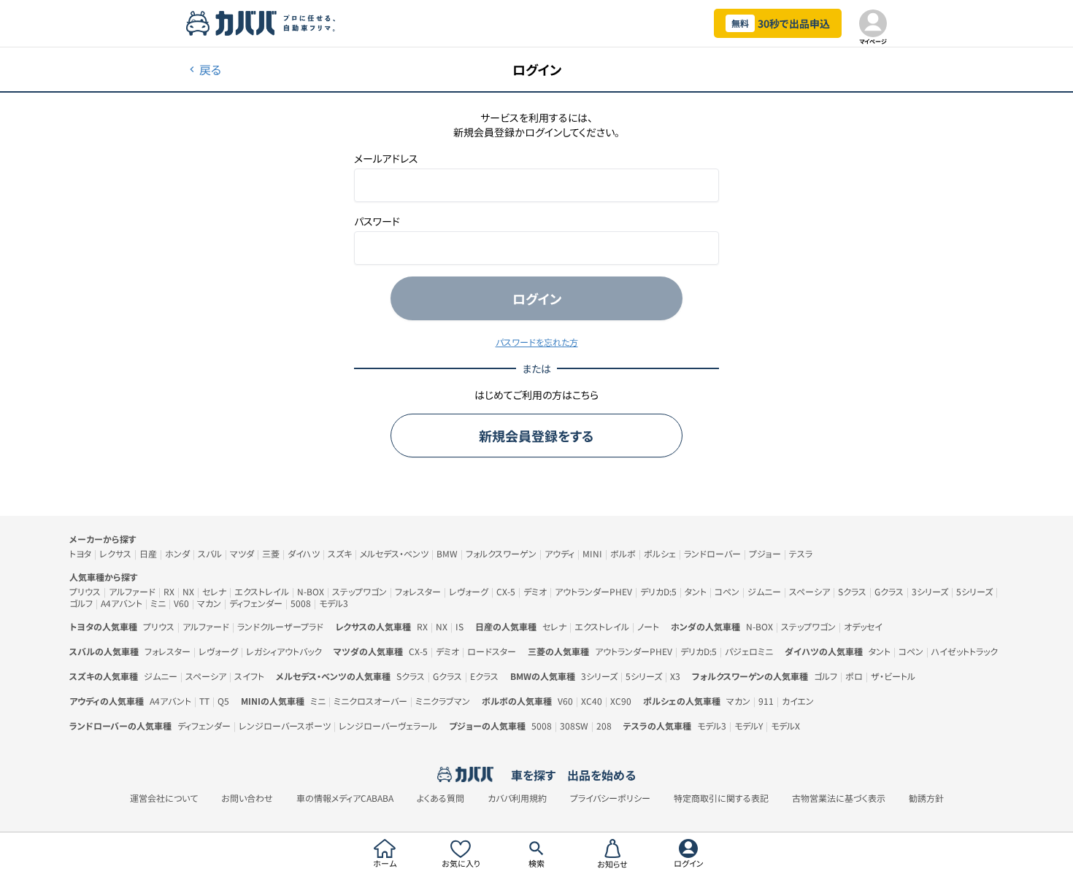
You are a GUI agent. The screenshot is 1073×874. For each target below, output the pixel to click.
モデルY (748, 725)
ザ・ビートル (893, 676)
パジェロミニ (749, 651)
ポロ (854, 676)
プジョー (765, 553)
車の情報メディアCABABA (344, 798)
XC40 (591, 701)
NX (188, 591)
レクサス (115, 553)
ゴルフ (81, 603)
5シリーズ (974, 591)
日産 (148, 553)
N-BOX (310, 591)
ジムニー (764, 591)
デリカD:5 (658, 591)
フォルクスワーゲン (501, 553)
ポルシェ (660, 553)
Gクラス (889, 591)
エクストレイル (261, 591)
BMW (447, 553)
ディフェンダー (255, 603)
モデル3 (333, 603)
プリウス (85, 591)
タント (696, 591)
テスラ (800, 553)
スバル (210, 553)
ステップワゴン (359, 591)
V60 (181, 603)
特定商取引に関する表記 (721, 798)
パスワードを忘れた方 (537, 342)
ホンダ (177, 553)
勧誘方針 (926, 798)
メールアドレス (386, 158)
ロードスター (491, 651)
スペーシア (809, 591)
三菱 (271, 553)
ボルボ (623, 553)
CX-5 (505, 591)
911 (766, 701)
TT (204, 701)
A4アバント (121, 603)
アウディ (559, 553)
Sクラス (852, 591)
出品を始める (601, 775)
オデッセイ (863, 626)
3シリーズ (930, 591)
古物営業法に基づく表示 (838, 798)
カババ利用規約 (517, 798)
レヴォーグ (468, 591)
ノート (648, 626)
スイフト (249, 676)
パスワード (377, 221)
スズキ (340, 553)
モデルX (785, 725)
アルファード (132, 591)
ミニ (158, 603)
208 (604, 725)
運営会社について (164, 798)
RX (169, 591)
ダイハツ (304, 553)
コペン (727, 591)
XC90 (620, 701)
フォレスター (418, 591)
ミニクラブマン (442, 701)
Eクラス (484, 676)
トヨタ (80, 553)
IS (459, 626)
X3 (675, 676)
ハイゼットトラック (964, 651)
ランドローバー (712, 553)
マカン (209, 603)
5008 (301, 603)
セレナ (214, 591)
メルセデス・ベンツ (394, 553)
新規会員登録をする (536, 435)
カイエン (798, 701)
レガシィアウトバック (284, 651)
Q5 (223, 701)
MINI (592, 553)
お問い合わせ (247, 798)
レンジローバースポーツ (285, 725)
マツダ (242, 553)
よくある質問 (440, 798)
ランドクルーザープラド (280, 626)
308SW (574, 725)
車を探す (533, 775)
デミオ (535, 591)
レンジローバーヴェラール (388, 725)
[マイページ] (873, 23)
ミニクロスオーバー (370, 701)
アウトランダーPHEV (593, 591)
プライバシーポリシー (610, 798)
